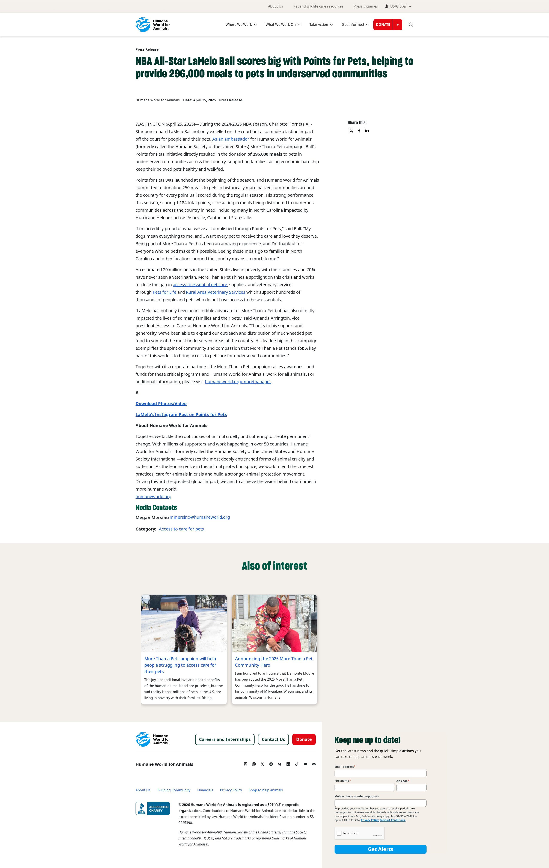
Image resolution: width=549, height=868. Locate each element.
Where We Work (239, 24)
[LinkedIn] (288, 763)
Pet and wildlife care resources (318, 6)
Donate (383, 24)
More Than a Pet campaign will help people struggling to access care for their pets (180, 665)
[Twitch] (245, 763)
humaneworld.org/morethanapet (238, 382)
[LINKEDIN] (367, 131)
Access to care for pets (181, 529)
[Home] (153, 739)
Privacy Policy (231, 790)
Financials (205, 790)
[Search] (407, 24)
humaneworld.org (153, 497)
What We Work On (281, 24)
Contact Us (273, 739)
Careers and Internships (225, 739)
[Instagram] (254, 763)
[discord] (314, 763)
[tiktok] (297, 763)
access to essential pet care (200, 285)
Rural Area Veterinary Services (215, 292)
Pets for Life (164, 292)
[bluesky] (279, 763)
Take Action (318, 24)
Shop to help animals (266, 790)
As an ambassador (230, 139)
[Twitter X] (262, 763)
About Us (275, 6)
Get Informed (353, 24)
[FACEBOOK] (359, 131)
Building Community (173, 790)
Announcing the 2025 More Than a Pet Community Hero (274, 662)
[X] (351, 131)
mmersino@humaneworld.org (200, 517)
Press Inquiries (366, 6)
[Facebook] (271, 763)
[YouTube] (305, 763)
